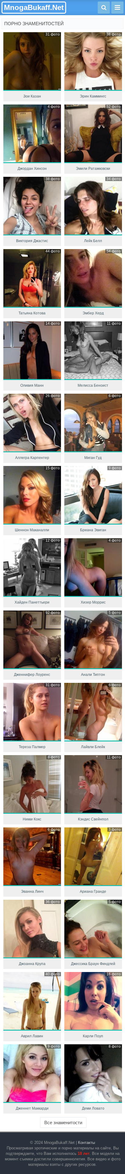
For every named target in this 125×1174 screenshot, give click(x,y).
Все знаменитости (63, 1122)
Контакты (86, 1142)
